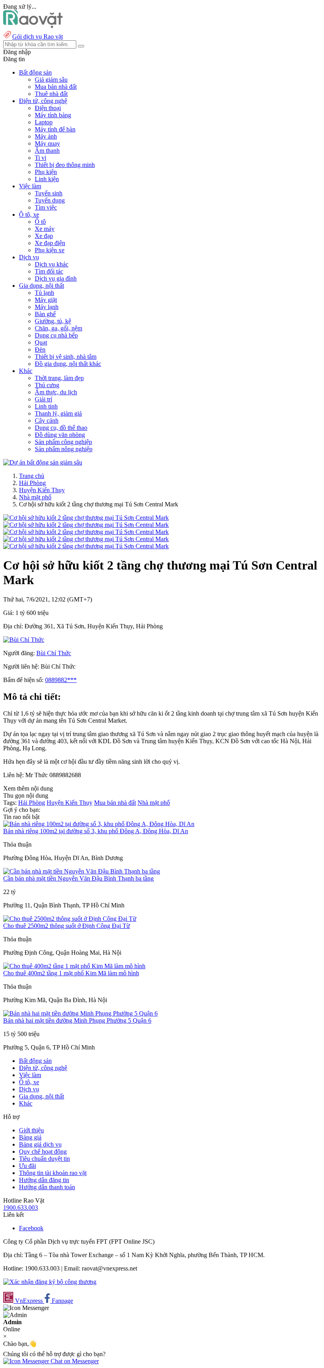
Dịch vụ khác (51, 264)
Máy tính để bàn (55, 129)
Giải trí (43, 399)
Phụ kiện (46, 172)
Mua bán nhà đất (56, 86)
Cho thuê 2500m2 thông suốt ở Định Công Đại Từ (66, 925)
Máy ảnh (46, 136)
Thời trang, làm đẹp (59, 378)
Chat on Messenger (74, 1361)
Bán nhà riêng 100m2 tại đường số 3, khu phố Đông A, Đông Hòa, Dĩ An (95, 831)
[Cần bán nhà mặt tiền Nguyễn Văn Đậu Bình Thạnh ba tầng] (81, 871)
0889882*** (61, 680)
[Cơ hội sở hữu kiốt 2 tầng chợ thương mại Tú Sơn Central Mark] (86, 517)
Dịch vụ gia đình (56, 278)
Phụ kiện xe (49, 250)
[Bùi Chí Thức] (23, 639)
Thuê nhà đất (51, 93)
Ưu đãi (27, 1165)
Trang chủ (31, 475)
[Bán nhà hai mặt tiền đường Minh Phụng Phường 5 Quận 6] (80, 1013)
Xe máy (45, 228)
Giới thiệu (31, 1130)
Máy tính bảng (53, 115)
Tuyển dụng (50, 200)
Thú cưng (47, 385)
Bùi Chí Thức (53, 653)
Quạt (41, 342)
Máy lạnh (46, 307)
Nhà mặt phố (35, 497)
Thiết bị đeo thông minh (65, 164)
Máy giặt (46, 299)
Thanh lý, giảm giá (58, 413)
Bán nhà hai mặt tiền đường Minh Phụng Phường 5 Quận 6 (77, 1020)
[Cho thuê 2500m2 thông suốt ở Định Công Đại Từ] (69, 918)
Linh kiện (47, 179)
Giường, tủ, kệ (53, 321)
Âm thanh (47, 150)
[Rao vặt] (33, 25)
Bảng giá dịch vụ (40, 1144)
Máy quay (47, 143)
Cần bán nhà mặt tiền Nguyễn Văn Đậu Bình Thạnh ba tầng (78, 878)
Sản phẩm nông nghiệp (63, 449)
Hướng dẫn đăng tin (44, 1180)
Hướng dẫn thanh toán (47, 1187)
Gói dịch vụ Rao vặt (37, 36)
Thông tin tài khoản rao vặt (53, 1172)
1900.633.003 (20, 1207)
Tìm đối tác (49, 271)
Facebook (31, 1228)
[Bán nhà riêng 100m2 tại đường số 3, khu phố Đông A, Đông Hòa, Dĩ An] (98, 824)
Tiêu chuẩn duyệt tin (44, 1158)
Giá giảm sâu (51, 79)
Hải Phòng (32, 483)
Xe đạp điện (50, 243)
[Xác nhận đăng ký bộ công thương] (49, 1281)
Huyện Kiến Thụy (42, 490)
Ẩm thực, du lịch (56, 392)
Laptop (44, 122)
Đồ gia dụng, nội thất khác (68, 363)
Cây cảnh (46, 420)
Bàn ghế (45, 314)
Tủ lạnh (44, 292)
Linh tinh (46, 406)
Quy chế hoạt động (43, 1151)
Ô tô (40, 221)
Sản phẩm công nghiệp (63, 442)
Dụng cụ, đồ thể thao (61, 427)
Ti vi (40, 157)
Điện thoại (48, 108)
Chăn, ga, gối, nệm (58, 328)
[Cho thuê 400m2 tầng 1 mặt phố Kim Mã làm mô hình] (74, 966)
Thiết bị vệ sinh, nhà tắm (65, 356)
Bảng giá (30, 1137)
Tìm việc (46, 207)
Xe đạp (44, 235)
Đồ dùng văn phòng (60, 434)
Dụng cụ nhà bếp (56, 335)
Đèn (40, 349)
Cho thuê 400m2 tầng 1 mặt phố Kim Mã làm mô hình (71, 973)
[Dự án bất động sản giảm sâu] (42, 462)
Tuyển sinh (48, 193)
